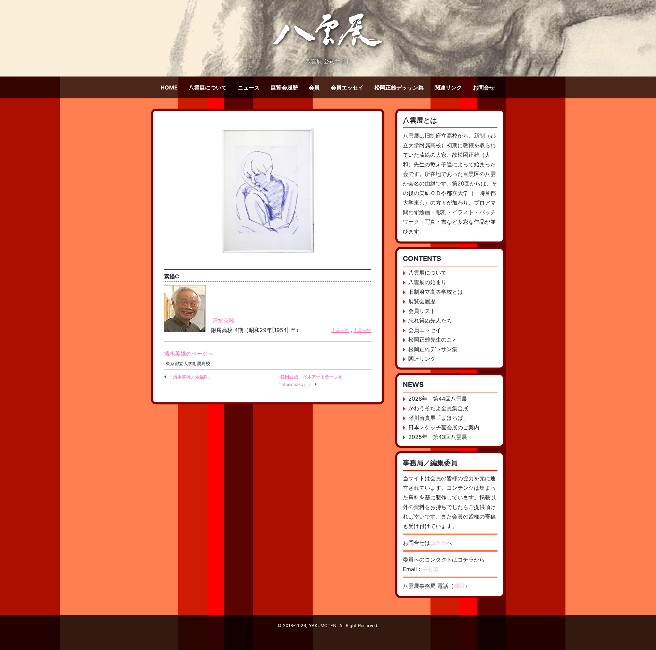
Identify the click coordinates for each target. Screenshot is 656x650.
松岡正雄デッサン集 (399, 87)
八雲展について (208, 87)
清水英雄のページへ (188, 353)
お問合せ (484, 87)
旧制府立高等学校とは (435, 291)
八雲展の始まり (427, 282)
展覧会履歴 (284, 87)
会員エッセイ (347, 87)
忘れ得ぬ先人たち (430, 320)
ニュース (249, 87)
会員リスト (422, 310)
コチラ (438, 542)
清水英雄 (223, 320)
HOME (169, 87)
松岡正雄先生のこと (432, 339)
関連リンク (448, 87)
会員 (314, 87)
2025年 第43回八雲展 (437, 436)
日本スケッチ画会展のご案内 (443, 427)
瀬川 (459, 585)
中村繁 (430, 569)
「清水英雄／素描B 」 (190, 376)
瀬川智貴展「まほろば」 (438, 417)
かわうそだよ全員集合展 (438, 408)
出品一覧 (340, 330)
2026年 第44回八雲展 (437, 398)
